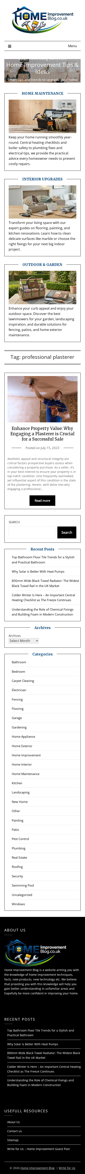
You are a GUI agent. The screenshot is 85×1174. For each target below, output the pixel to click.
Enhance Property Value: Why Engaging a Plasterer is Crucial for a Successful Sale (42, 434)
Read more (42, 500)
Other (16, 811)
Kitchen (17, 783)
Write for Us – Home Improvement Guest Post (38, 1149)
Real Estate (19, 857)
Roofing (17, 867)
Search (14, 522)
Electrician (19, 690)
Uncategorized (22, 895)
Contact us (14, 1131)
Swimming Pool (23, 885)
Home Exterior (22, 746)
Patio (15, 829)
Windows (18, 904)
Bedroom (18, 671)
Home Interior (22, 764)
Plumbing (18, 848)
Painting (17, 820)
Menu (72, 46)
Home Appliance (23, 736)
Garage (17, 718)
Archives (15, 636)
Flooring (18, 709)
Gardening (19, 727)
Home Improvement (26, 755)
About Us (13, 1122)
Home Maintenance (25, 774)
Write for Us (67, 1168)
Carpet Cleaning (23, 681)
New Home (20, 802)
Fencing (17, 699)
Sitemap (13, 1140)
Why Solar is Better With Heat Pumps (38, 571)
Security (17, 876)
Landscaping (21, 792)
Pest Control (20, 839)
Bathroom (19, 662)
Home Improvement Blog (37, 1168)
